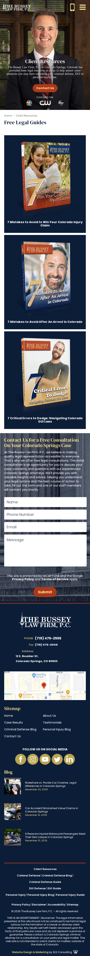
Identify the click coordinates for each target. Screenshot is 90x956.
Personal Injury (16, 895)
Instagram (33, 759)
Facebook (20, 759)
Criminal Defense (28, 875)
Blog (8, 772)
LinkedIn (69, 759)
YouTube (45, 759)
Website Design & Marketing (30, 952)
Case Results (13, 722)
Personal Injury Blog (57, 729)
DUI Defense (37, 888)
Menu (83, 7)
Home (8, 115)
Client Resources (45, 869)
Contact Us (45, 88)
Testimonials (52, 722)
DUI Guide (54, 888)
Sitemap (12, 708)
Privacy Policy (23, 579)
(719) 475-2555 (48, 638)
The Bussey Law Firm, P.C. (16, 6)
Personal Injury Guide (70, 895)
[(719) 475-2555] (72, 7)
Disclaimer (39, 904)
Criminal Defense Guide (45, 882)
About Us (49, 716)
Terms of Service (55, 579)
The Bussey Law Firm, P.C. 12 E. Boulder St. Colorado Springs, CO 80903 (45, 685)
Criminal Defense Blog (20, 729)
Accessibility (56, 904)
